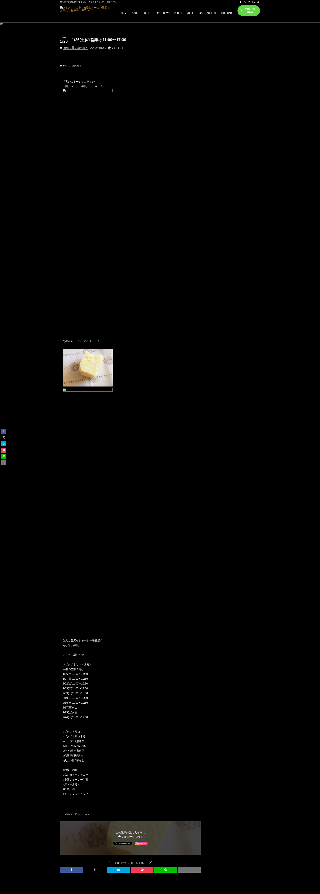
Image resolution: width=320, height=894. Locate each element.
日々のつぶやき (80, 48)
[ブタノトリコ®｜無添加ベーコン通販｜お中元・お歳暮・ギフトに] (86, 13)
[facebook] (240, 2)
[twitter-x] (245, 2)
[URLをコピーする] (189, 870)
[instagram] (249, 2)
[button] (71, 870)
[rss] (253, 2)
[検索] (258, 2)
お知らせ (67, 48)
